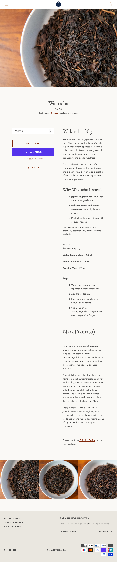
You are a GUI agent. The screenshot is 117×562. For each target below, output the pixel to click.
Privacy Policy (12, 518)
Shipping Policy (87, 440)
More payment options (33, 158)
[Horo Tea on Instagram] (9, 549)
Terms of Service (13, 522)
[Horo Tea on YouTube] (14, 549)
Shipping (54, 113)
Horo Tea (65, 550)
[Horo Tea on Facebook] (4, 549)
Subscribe (104, 531)
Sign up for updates (74, 518)
